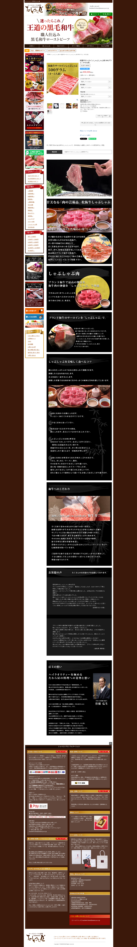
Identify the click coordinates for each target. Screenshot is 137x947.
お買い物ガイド (82, 936)
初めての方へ (61, 46)
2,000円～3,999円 (33, 239)
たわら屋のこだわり (34, 336)
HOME (48, 54)
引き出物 (30, 205)
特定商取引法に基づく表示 (97, 938)
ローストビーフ (59, 938)
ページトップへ (110, 743)
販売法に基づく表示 (34, 352)
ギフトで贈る (76, 46)
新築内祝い (31, 207)
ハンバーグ (31, 219)
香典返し (30, 210)
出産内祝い (31, 193)
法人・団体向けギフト (38, 50)
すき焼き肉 (31, 227)
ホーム (56, 936)
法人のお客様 (105, 46)
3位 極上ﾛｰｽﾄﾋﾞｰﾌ (33, 181)
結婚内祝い (31, 196)
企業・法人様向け (93, 936)
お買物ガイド (32, 338)
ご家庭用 (30, 191)
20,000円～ (31, 250)
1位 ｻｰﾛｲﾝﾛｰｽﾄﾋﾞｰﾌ (33, 176)
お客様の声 (74, 936)
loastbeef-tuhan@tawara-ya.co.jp (99, 8)
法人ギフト (31, 213)
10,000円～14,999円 (34, 248)
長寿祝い (30, 216)
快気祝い (30, 199)
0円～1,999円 (32, 236)
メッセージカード (85, 78)
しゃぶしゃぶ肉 (32, 224)
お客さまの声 (32, 347)
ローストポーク (68, 938)
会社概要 (30, 344)
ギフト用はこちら (78, 938)
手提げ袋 (83, 92)
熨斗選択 (83, 84)
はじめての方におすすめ (67, 50)
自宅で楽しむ (90, 46)
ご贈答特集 (31, 202)
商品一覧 (86, 938)
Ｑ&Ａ (29, 341)
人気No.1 (31, 46)
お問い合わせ (32, 355)
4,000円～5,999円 (33, 242)
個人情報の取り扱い (34, 350)
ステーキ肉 (31, 221)
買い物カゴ (106, 14)
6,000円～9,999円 (33, 245)
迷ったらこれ (46, 46)
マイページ (95, 14)
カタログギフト (52, 50)
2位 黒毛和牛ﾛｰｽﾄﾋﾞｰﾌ (34, 178)
